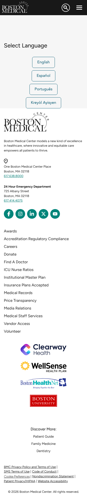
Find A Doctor (16, 262)
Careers (10, 246)
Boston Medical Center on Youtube (55, 214)
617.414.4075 (13, 201)
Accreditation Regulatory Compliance (36, 239)
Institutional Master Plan (24, 277)
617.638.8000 (13, 176)
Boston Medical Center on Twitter (43, 214)
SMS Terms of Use (16, 472)
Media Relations (17, 308)
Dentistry (43, 451)
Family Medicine (43, 444)
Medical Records (18, 292)
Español (44, 76)
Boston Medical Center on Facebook (9, 214)
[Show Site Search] (66, 7)
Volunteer (12, 331)
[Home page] (26, 130)
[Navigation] (79, 7)
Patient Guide (43, 436)
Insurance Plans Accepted (26, 285)
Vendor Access (17, 323)
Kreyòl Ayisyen (43, 103)
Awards (10, 231)
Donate (10, 254)
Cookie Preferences (17, 476)
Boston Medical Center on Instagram (20, 214)
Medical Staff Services (23, 316)
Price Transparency (20, 300)
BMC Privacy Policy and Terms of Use (30, 467)
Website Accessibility (53, 481)
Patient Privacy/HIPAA (19, 481)
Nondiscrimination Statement (53, 476)
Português (43, 89)
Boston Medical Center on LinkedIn (32, 214)
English (43, 62)
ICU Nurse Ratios (19, 269)
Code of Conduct (44, 472)
